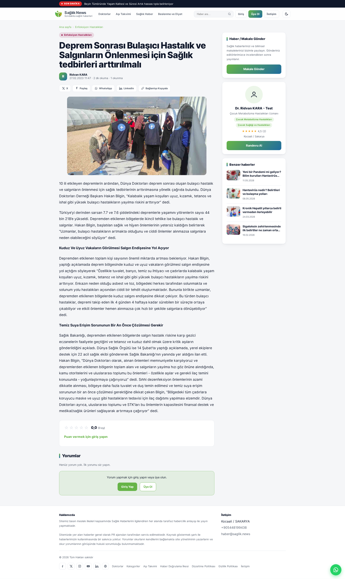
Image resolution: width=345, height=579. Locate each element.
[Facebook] (62, 566)
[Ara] (229, 14)
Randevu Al (254, 145)
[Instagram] (79, 566)
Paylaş (83, 88)
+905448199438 (234, 527)
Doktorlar (104, 14)
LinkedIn (129, 88)
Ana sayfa (65, 27)
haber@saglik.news (235, 534)
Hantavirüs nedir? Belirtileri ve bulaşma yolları (261, 192)
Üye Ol (255, 14)
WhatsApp (105, 88)
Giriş (241, 14)
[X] (71, 566)
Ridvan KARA (78, 74)
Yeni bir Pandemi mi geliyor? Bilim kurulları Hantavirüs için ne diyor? (262, 174)
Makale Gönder (254, 69)
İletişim (271, 14)
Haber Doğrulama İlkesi (174, 566)
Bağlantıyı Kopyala (157, 88)
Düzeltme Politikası (203, 566)
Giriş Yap (127, 486)
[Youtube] (88, 566)
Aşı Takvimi (123, 14)
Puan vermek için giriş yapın (86, 437)
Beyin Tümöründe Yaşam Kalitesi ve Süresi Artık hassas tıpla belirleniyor (128, 3)
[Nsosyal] (105, 566)
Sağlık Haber (144, 14)
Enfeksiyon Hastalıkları (89, 27)
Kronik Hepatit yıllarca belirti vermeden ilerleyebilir (262, 210)
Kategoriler (133, 566)
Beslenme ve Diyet (170, 14)
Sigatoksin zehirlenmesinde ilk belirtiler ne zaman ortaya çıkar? (262, 228)
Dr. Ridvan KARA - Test (254, 108)
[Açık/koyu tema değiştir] (286, 14)
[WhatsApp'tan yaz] (335, 569)
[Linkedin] (96, 566)
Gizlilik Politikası (228, 566)
